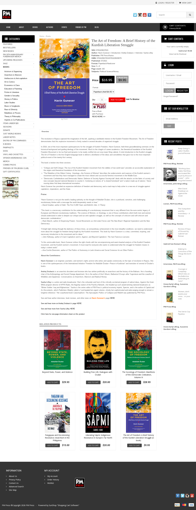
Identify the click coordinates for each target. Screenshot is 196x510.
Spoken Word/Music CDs (15, 158)
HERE (78, 303)
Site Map (13, 490)
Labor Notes (9, 137)
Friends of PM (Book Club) (16, 168)
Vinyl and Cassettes (13, 154)
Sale (5, 63)
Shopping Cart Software (68, 505)
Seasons (7, 127)
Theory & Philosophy (12, 116)
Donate (6, 130)
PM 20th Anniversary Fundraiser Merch (13, 56)
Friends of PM (80, 27)
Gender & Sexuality (11, 96)
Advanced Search (16, 487)
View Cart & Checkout (177, 54)
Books (35, 27)
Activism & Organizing (13, 71)
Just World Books (12, 134)
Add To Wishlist (132, 99)
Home (8, 27)
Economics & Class (12, 85)
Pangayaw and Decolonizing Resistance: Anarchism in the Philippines (57, 438)
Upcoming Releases (12, 60)
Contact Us (14, 483)
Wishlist (50, 483)
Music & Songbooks (12, 106)
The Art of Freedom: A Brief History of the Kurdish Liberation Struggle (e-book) (138, 438)
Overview (45, 131)
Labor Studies (9, 103)
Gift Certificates (11, 172)
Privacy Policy (15, 480)
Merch (6, 161)
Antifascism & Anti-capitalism (15, 78)
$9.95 (122, 80)
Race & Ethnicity (10, 110)
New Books (8, 51)
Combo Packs (9, 165)
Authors (49, 27)
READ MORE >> (98, 117)
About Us (13, 476)
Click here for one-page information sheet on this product (63, 314)
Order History (53, 480)
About (21, 27)
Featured (7, 44)
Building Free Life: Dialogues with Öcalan (98, 373)
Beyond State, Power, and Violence (57, 372)
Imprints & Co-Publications (14, 120)
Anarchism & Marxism (13, 75)
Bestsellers (9, 48)
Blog (97, 27)
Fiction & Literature (11, 92)
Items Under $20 (10, 123)
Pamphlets (8, 148)
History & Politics (11, 99)
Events (64, 27)
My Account (52, 476)
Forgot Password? (171, 96)
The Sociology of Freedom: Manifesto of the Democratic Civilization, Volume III (138, 375)
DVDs (5, 151)
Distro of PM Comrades (14, 141)
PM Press (30, 505)
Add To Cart (52, 382)
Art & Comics (9, 82)
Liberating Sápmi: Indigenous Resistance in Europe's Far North (98, 436)
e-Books (7, 144)
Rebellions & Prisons (12, 113)
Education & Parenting (13, 89)
